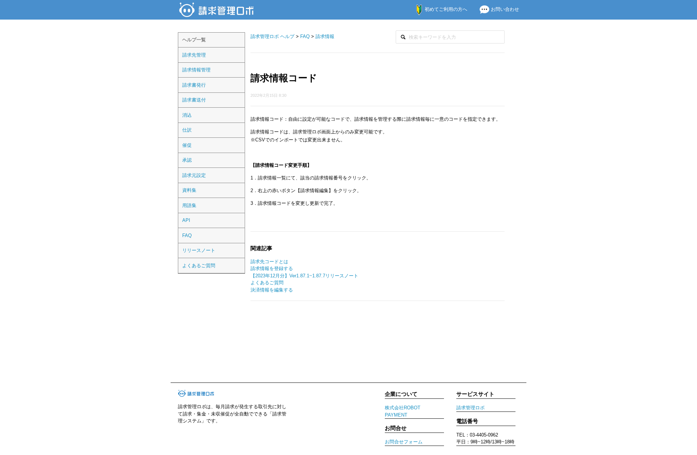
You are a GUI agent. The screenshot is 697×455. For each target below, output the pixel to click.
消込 (187, 115)
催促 (187, 145)
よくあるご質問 (198, 265)
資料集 (189, 190)
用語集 (189, 205)
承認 (187, 160)
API (186, 220)
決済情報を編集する (271, 290)
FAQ (187, 235)
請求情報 (324, 36)
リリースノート (198, 250)
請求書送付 (194, 100)
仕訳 (187, 130)
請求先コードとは (269, 261)
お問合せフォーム (404, 441)
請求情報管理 (196, 70)
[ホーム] (217, 9)
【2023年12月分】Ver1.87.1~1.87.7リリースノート (304, 275)
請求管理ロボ (470, 407)
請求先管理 (194, 55)
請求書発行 (194, 85)
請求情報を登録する (271, 268)
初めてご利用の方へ (445, 9)
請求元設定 (194, 175)
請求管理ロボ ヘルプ (272, 36)
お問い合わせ (504, 9)
